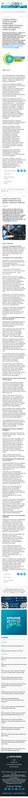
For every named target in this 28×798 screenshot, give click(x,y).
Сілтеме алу (5, 206)
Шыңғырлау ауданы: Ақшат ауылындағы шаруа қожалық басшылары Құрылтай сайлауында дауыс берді (13, 741)
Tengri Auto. (14, 221)
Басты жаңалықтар (20, 11)
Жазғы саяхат (7, 574)
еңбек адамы (7, 174)
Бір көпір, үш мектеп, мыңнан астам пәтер (12, 650)
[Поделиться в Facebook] (18, 171)
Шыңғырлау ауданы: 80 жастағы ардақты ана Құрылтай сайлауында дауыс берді (13, 749)
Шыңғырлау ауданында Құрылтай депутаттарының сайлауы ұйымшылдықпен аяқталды (12, 699)
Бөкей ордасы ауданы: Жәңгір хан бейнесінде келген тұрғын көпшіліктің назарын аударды (13, 692)
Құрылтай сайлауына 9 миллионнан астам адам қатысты (13, 658)
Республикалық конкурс (8, 182)
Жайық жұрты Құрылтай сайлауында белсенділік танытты (14, 664)
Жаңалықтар (11, 11)
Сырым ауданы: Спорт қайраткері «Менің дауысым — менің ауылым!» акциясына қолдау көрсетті (13, 720)
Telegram (17, 592)
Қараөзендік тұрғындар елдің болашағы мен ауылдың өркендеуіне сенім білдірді (12, 728)
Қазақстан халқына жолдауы (9, 177)
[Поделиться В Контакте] (24, 171)
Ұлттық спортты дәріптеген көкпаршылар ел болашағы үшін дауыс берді (13, 707)
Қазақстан (14, 762)
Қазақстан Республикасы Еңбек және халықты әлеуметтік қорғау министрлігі (13, 46)
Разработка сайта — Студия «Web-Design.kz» (14, 793)
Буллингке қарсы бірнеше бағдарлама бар (12, 645)
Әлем (14, 760)
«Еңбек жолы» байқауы (10, 170)
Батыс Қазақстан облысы (14, 764)
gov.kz (8, 70)
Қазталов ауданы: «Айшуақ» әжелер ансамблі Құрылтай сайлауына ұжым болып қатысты (13, 713)
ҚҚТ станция (7, 577)
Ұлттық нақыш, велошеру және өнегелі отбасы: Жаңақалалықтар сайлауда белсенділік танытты (13, 685)
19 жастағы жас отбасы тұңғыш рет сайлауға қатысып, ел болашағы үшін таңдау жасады (13, 671)
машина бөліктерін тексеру (8, 581)
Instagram (7, 592)
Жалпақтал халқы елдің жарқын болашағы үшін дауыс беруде (13, 734)
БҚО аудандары (14, 766)
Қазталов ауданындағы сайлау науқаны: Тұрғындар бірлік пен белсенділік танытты (12, 677)
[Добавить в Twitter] (21, 171)
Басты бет (4, 11)
